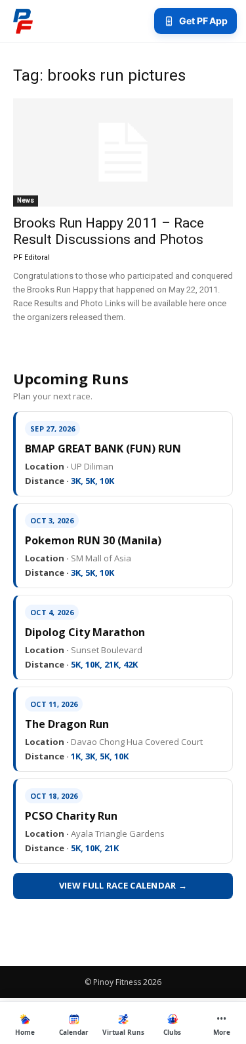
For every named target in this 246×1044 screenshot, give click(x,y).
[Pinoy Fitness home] (23, 21)
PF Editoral (31, 257)
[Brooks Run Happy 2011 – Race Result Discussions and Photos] (123, 152)
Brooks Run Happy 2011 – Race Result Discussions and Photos (108, 231)
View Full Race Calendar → (123, 885)
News (25, 200)
